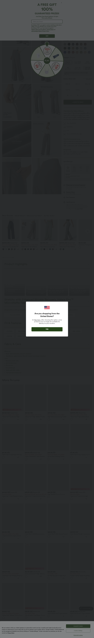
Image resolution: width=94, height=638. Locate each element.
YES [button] (47, 329)
